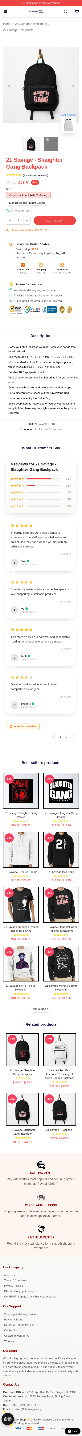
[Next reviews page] (72, 736)
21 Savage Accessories (31, 23)
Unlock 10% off (8, 1419)
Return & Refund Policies (19, 1324)
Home (7, 23)
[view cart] (76, 11)
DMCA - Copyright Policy (19, 1291)
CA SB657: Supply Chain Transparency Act (30, 1296)
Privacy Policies (13, 1285)
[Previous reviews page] (53, 736)
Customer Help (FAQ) (17, 1335)
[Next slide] (73, 85)
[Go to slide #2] (51, 144)
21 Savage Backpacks (18, 30)
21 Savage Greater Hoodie (21, 871)
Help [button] (74, 1431)
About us (9, 1275)
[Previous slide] (9, 85)
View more (41, 1009)
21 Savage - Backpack (59, 1129)
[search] (66, 11)
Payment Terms (13, 1319)
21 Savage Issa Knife (61, 871)
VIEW (21, 805)
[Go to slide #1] (31, 144)
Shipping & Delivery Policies (21, 1314)
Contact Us (11, 1330)
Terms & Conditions (16, 1280)
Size (8, 188)
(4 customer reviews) (35, 175)
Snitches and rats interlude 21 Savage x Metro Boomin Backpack (59, 1074)
